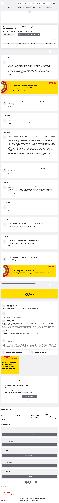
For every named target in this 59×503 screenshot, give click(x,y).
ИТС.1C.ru (32, 419)
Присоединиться (29, 455)
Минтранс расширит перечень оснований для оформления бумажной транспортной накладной (22, 308)
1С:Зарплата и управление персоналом (21, 43)
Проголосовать (29, 396)
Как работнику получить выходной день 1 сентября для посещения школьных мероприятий (21, 343)
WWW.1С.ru (4, 413)
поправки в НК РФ (7, 43)
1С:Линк (3, 415)
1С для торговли (48, 416)
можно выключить (27, 31)
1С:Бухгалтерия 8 (48, 43)
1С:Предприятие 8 (20, 413)
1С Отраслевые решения (36, 413)
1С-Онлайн (4, 417)
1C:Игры (3, 419)
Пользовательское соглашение (8, 488)
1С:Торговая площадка (50, 418)
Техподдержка (4, 500)
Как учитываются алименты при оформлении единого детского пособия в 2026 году (20, 315)
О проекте (3, 486)
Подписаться (29, 434)
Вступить (29, 465)
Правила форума (5, 498)
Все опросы (29, 400)
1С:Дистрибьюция (34, 415)
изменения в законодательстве (37, 43)
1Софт (16, 417)
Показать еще (18, 285)
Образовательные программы (49, 413)
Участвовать (29, 444)
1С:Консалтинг (19, 415)
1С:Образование (34, 417)
